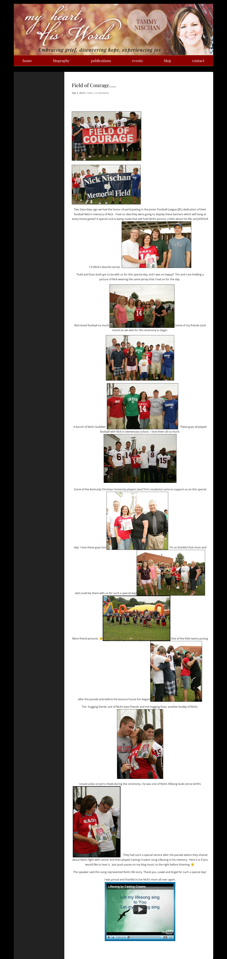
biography (61, 60)
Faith (90, 92)
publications (101, 60)
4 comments (102, 92)
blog (167, 60)
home (27, 60)
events (137, 60)
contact (198, 60)
